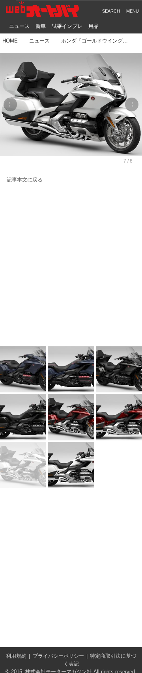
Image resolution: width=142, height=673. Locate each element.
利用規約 (16, 656)
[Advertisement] (71, 265)
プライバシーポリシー (58, 656)
